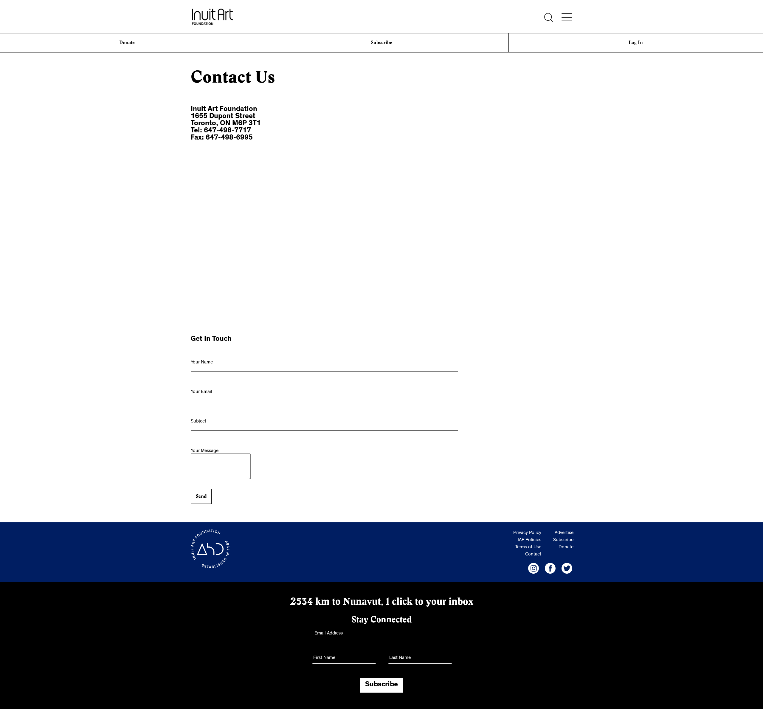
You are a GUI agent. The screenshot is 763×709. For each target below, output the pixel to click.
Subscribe (381, 42)
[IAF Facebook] (550, 568)
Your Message (204, 451)
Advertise (564, 533)
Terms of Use (528, 547)
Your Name (202, 362)
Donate (127, 42)
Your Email (201, 392)
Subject (198, 421)
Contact (533, 554)
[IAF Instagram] (533, 568)
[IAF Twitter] (567, 568)
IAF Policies (529, 540)
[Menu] (567, 17)
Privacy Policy (527, 533)
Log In (636, 42)
